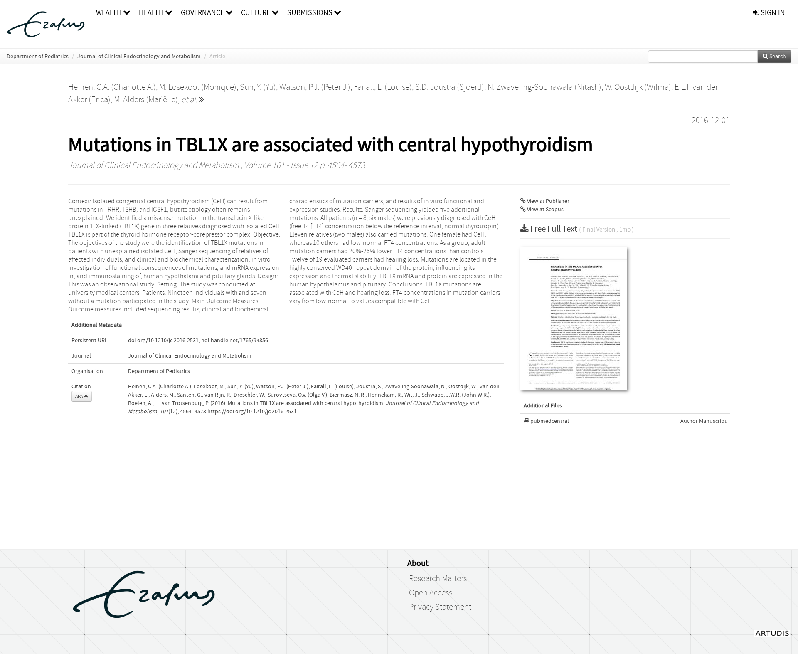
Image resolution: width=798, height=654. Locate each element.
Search (777, 56)
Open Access (430, 593)
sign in (772, 12)
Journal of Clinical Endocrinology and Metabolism (139, 56)
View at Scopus (545, 209)
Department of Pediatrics (38, 56)
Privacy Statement (440, 607)
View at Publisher (547, 201)
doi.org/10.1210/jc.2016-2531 (163, 340)
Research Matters (438, 579)
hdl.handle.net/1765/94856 (234, 340)
